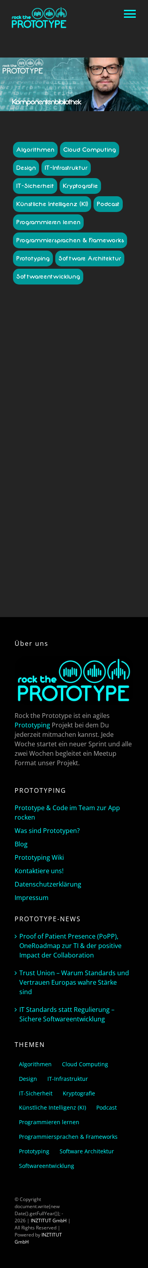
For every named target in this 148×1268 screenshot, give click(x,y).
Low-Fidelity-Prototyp (101, 480)
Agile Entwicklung (59, 431)
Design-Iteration (85, 452)
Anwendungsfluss (100, 431)
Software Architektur (89, 258)
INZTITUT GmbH (49, 1220)
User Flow (64, 509)
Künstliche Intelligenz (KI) (52, 204)
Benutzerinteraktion (49, 438)
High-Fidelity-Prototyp (96, 466)
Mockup (76, 487)
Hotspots (52, 473)
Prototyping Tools (49, 494)
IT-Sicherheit (35, 186)
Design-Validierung (63, 459)
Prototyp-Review (105, 487)
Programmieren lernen (48, 222)
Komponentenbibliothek (49, 480)
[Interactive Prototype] (74, 333)
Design (26, 168)
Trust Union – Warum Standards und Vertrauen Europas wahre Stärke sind (74, 982)
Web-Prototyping (95, 516)
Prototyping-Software (94, 494)
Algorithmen (35, 150)
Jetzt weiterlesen (74, 579)
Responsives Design (48, 501)
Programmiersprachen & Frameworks (70, 240)
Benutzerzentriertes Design (75, 445)
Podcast (108, 204)
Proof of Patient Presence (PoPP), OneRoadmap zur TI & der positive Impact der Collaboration (70, 945)
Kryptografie (80, 186)
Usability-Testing (90, 501)
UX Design (62, 516)
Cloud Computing (89, 150)
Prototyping (33, 258)
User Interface (93, 509)
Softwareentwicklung (48, 276)
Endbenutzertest (105, 459)
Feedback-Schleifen (48, 466)
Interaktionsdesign (84, 473)
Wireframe (74, 523)
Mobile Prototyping (45, 487)
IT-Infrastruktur (66, 168)
